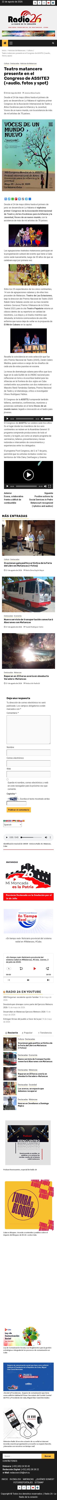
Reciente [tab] (13, 1033)
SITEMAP (39, 1482)
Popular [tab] (28, 1033)
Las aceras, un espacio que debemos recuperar (31, 1090)
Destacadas (14, 64)
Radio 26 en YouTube (23, 992)
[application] (28, 418)
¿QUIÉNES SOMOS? (45, 1479)
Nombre (10, 747)
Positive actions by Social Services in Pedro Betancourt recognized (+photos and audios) (41, 499)
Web (9, 768)
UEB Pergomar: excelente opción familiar (21, 997)
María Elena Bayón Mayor (34, 570)
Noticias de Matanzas (28, 64)
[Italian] (16, 820)
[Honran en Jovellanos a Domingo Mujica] (10, 1103)
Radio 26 (48, 1493)
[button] (28, 475)
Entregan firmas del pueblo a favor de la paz (22, 1019)
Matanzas (17, 673)
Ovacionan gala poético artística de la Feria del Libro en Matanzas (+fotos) (28, 564)
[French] (11, 820)
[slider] (48, 418)
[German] (14, 820)
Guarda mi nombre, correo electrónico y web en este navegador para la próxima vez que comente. (28, 785)
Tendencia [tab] (46, 1033)
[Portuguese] (19, 820)
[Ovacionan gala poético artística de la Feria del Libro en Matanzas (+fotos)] (28, 538)
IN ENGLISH (15, 1479)
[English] (9, 820)
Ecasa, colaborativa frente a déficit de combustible (13, 498)
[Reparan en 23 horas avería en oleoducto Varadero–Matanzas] (28, 651)
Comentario (13, 713)
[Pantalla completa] (49, 486)
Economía (17, 616)
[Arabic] (4, 820)
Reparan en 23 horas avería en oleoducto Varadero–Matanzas (33, 1075)
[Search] (53, 43)
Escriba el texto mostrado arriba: (35, 799)
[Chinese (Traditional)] (7, 820)
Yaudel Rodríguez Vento (34, 627)
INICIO (5, 1479)
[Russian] (21, 820)
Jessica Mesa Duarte (32, 93)
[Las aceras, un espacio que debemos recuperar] (10, 1088)
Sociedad (33, 1085)
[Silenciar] (42, 418)
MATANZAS (28, 1479)
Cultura (6, 64)
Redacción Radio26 (32, 683)
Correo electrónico (15, 758)
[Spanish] (23, 820)
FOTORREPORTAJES (23, 1482)
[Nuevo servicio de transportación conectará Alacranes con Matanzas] (28, 594)
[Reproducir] (7, 418)
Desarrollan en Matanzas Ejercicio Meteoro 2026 (24, 1012)
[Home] (5, 43)
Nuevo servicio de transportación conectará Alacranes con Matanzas (28, 621)
